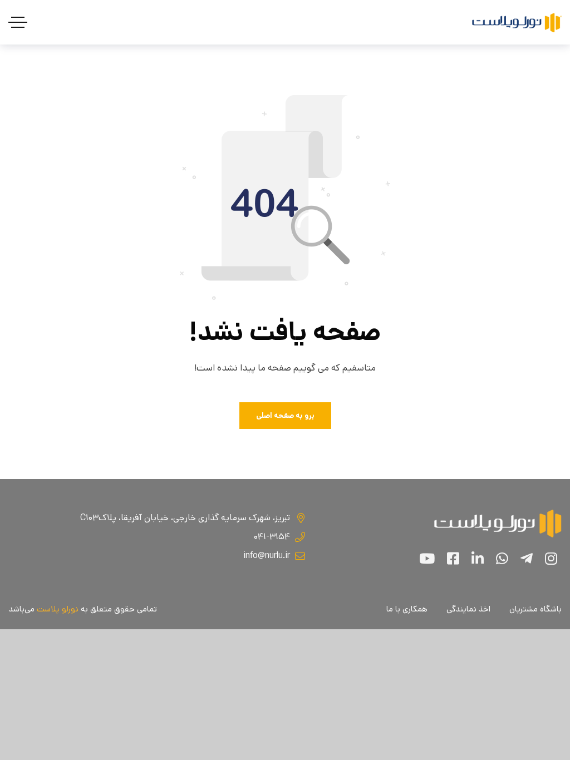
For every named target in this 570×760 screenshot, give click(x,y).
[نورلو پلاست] (517, 22)
